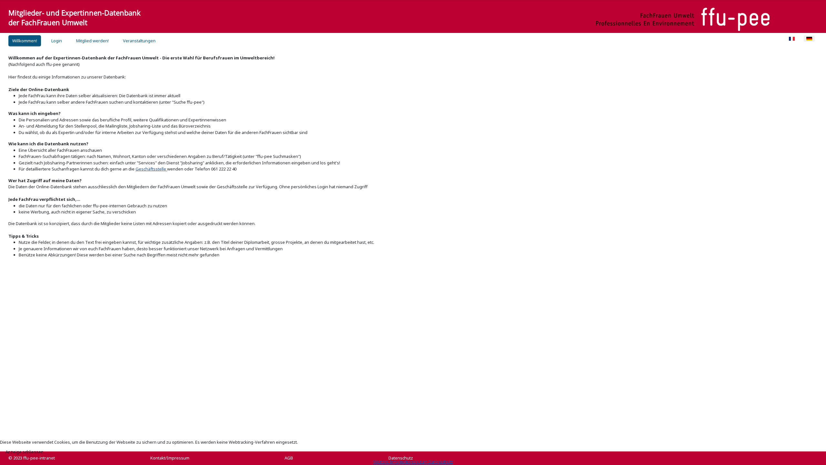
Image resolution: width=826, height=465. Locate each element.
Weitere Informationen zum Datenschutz (413, 462)
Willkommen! (24, 41)
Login (56, 41)
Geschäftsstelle (151, 169)
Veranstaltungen (139, 41)
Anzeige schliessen (24, 452)
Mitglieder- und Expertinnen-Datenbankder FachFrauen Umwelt (74, 17)
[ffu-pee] (683, 19)
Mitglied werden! (92, 41)
